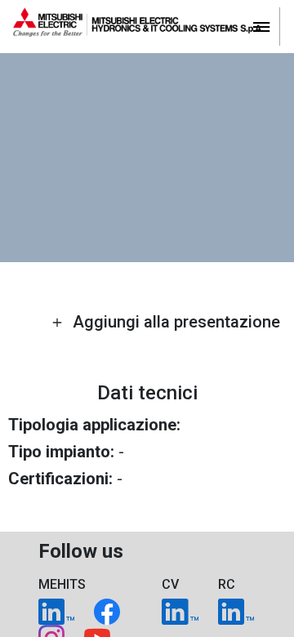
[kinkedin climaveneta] (180, 610)
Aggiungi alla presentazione (174, 322)
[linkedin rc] (236, 610)
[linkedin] (56, 610)
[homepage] (146, 26)
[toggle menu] (261, 25)
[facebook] (107, 610)
